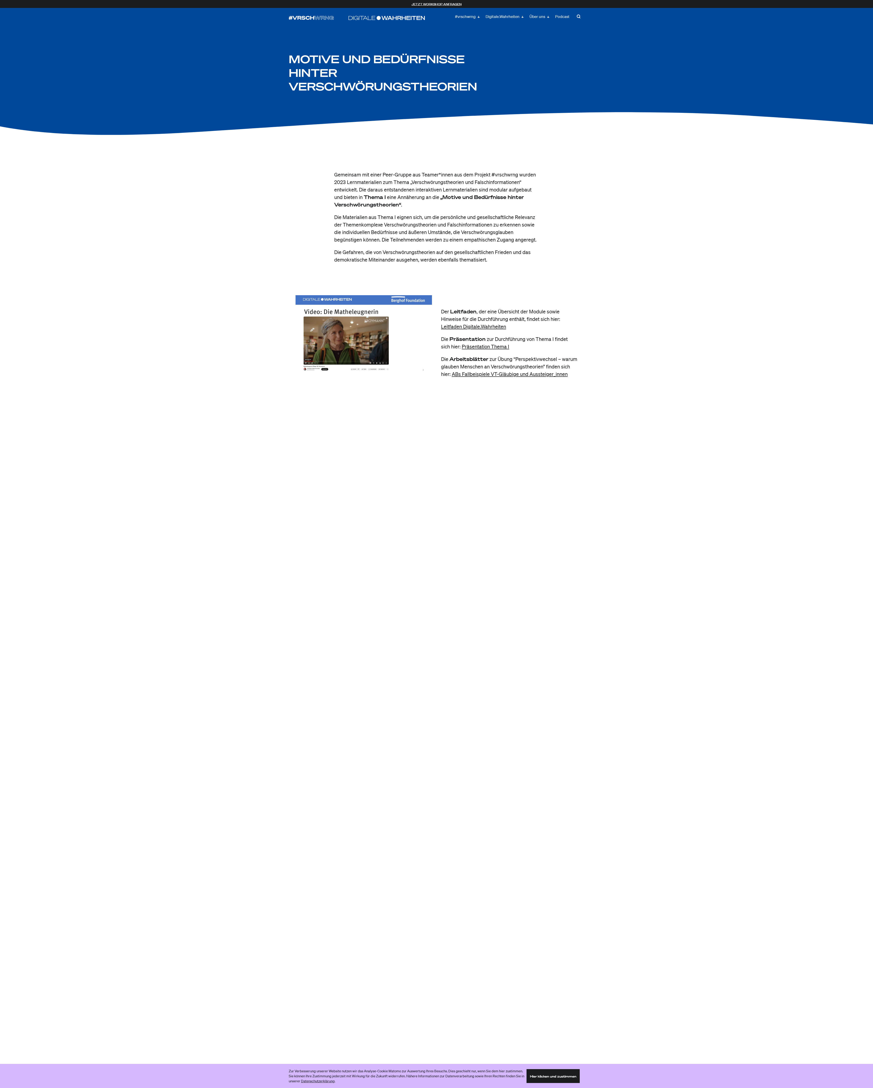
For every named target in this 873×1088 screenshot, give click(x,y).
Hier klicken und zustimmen (553, 1076)
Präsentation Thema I (485, 346)
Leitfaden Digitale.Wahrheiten (473, 326)
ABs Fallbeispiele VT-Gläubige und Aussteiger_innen (510, 374)
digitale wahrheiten (387, 17)
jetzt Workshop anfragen (436, 4)
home (311, 17)
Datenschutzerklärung (318, 1081)
